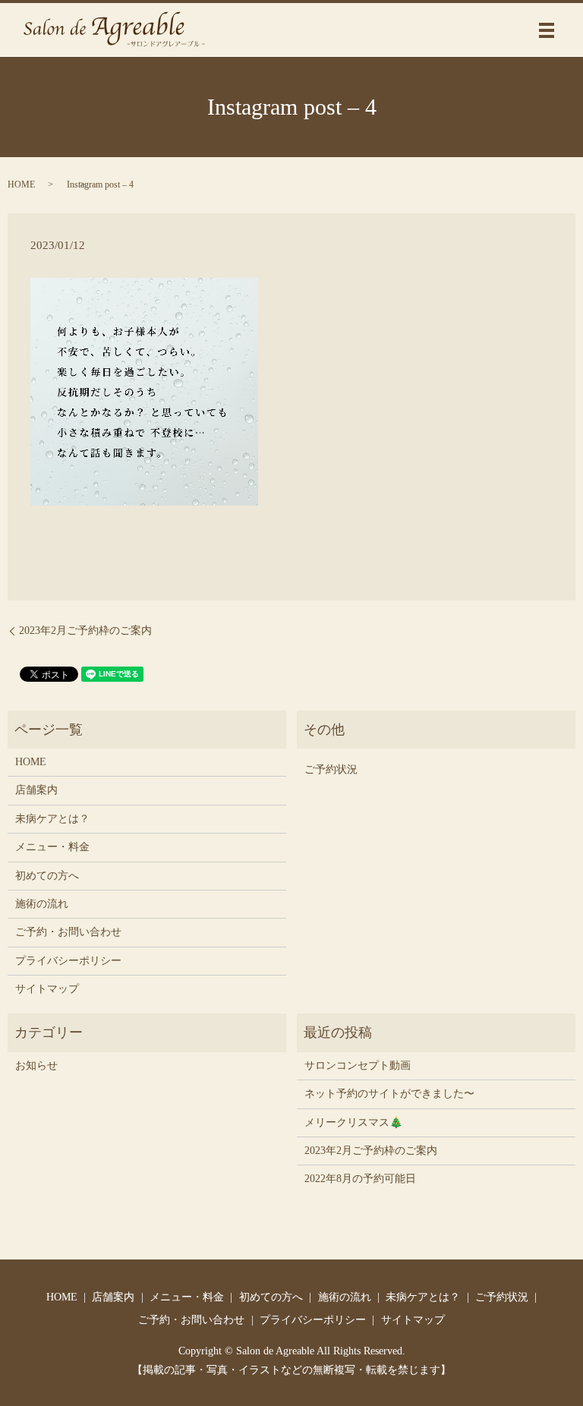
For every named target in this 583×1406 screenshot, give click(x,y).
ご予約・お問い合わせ (68, 932)
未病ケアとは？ (52, 818)
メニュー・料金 (52, 847)
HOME (21, 184)
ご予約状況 (331, 769)
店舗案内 (36, 790)
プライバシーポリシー (68, 960)
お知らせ (36, 1065)
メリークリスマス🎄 (353, 1122)
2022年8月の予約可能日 (360, 1178)
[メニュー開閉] (546, 30)
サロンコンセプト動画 (357, 1065)
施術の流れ (41, 903)
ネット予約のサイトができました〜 (389, 1093)
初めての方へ (47, 875)
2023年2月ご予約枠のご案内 (85, 630)
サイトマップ (47, 989)
